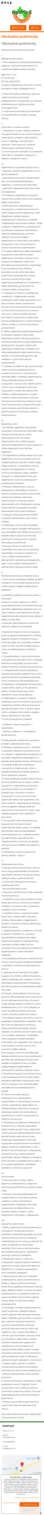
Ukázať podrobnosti (10, 1503)
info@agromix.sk (9, 1448)
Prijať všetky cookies (29, 1504)
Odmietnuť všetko (29, 1510)
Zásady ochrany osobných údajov (27, 1498)
